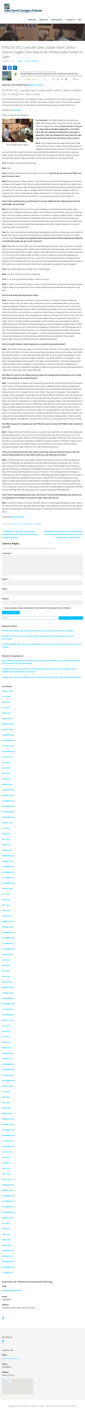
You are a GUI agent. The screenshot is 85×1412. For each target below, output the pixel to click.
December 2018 (8, 1196)
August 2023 (7, 889)
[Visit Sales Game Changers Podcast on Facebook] (3, 1318)
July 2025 (6, 762)
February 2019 (8, 1185)
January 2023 (7, 927)
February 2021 (8, 1053)
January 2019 (7, 1190)
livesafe (15, 524)
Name (5, 579)
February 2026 (8, 724)
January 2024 (7, 861)
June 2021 (6, 1031)
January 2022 (7, 993)
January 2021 (7, 1059)
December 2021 (8, 998)
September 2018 (8, 1212)
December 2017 (8, 1262)
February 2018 (8, 1251)
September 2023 (8, 883)
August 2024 (7, 823)
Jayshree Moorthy (10, 669)
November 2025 (8, 740)
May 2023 (6, 905)
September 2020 (8, 1081)
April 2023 (6, 910)
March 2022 (7, 982)
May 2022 (6, 971)
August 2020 (7, 1086)
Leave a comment (31, 61)
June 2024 (6, 834)
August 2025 (7, 757)
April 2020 (6, 1108)
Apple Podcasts (36, 85)
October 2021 (8, 1009)
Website (5, 599)
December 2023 (8, 867)
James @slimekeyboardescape (14, 661)
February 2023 (8, 921)
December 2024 (8, 801)
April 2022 (6, 976)
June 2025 (6, 768)
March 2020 (7, 1113)
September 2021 (8, 1015)
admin (19, 61)
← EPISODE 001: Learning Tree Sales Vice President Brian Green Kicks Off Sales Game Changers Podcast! (20, 534)
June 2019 (6, 1163)
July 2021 (6, 1026)
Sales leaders (35, 524)
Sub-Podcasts (56, 20)
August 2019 (7, 1152)
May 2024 (6, 839)
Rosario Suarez (18, 517)
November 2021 (8, 1004)
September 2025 (8, 751)
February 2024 (8, 856)
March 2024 (7, 850)
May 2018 (6, 1234)
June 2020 (6, 1097)
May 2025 (6, 773)
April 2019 (6, 1174)
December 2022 (8, 932)
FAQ (79, 20)
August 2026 (7, 691)
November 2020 (8, 1070)
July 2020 (6, 1091)
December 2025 (8, 735)
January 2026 (7, 729)
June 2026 (6, 702)
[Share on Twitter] (10, 69)
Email (5, 589)
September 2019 (8, 1146)
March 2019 (7, 1179)
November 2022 (8, 938)
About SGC (43, 20)
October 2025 (8, 746)
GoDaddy (73, 1406)
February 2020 (8, 1119)
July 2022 (6, 960)
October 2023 (8, 878)
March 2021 (7, 1048)
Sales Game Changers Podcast (23, 10)
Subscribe (32, 20)
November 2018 (8, 1201)
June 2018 (6, 1229)
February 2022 (8, 987)
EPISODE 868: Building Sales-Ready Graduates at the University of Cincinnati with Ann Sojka (37, 631)
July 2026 (6, 696)
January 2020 (7, 1124)
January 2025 (7, 795)
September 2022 (8, 949)
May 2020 (6, 1102)
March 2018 (7, 1245)
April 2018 (6, 1240)
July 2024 (6, 828)
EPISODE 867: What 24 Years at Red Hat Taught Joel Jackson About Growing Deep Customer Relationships (38, 637)
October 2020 (8, 1075)
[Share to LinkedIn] (15, 69)
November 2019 (8, 1135)
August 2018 (7, 1218)
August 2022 (7, 954)
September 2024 (8, 817)
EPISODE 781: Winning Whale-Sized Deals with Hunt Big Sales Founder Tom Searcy (46, 677)
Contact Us (70, 20)
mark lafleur (24, 524)
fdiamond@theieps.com (10, 1358)
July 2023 (6, 894)
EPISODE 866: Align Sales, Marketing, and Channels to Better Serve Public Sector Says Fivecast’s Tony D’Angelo (41, 645)
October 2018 (8, 1207)
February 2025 (8, 790)
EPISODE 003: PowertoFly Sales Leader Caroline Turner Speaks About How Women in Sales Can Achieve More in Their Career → (63, 534)
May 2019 (6, 1168)
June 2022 (6, 965)
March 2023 (7, 916)
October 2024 (8, 812)
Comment (7, 553)
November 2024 (8, 806)
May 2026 (6, 707)
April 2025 (6, 779)
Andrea (5, 677)
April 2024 (6, 845)
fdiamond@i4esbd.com (12, 1290)
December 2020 (8, 1064)
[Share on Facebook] (5, 69)
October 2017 (8, 1273)
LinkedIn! (16, 110)
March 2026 (7, 718)
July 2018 (6, 1223)
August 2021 (7, 1020)
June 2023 (6, 899)
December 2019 (8, 1130)
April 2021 (6, 1042)
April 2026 (6, 713)
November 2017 (8, 1267)
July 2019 (6, 1157)
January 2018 (7, 1256)
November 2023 (8, 872)
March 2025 (7, 784)
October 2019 (8, 1141)
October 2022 (8, 943)
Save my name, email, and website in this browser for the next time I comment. (37, 608)
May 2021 (6, 1037)
